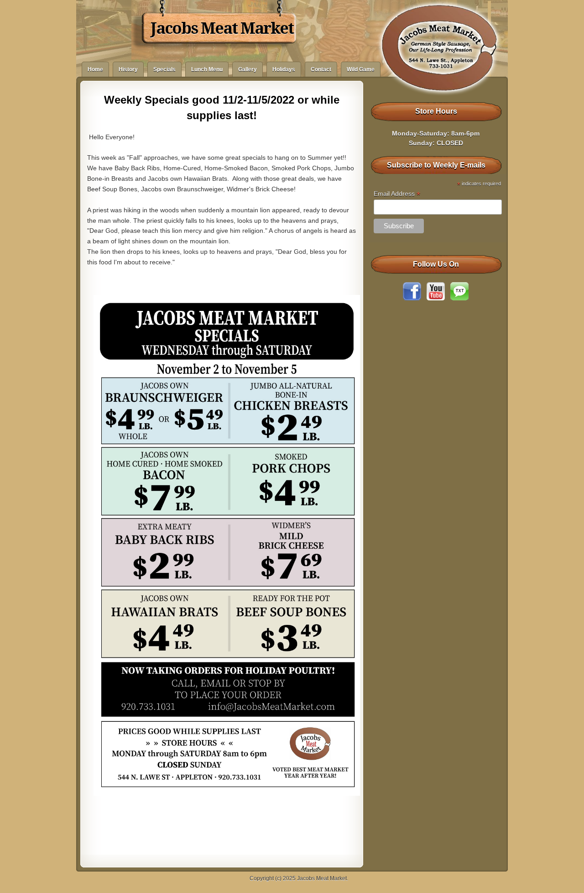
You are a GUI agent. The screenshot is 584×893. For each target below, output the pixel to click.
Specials (164, 69)
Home (95, 69)
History (128, 69)
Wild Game (361, 69)
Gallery (247, 69)
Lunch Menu (207, 69)
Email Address (397, 193)
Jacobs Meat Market (222, 28)
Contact (321, 69)
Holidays (283, 69)
